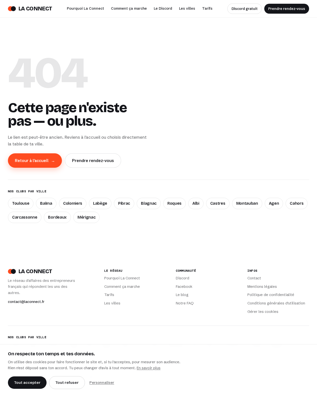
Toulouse (20, 203)
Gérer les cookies (262, 311)
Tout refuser (67, 382)
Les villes (187, 8)
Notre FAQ (185, 303)
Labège (100, 203)
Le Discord (163, 8)
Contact (254, 278)
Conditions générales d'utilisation (276, 303)
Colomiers (72, 203)
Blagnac (149, 203)
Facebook (184, 286)
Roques (174, 203)
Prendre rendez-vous (286, 8)
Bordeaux (57, 217)
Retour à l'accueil (35, 160)
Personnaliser (101, 382)
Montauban (247, 203)
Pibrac (124, 203)
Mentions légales (262, 286)
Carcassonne (24, 217)
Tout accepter (27, 382)
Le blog (182, 295)
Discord (182, 278)
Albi (195, 203)
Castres (217, 203)
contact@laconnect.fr (26, 301)
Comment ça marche (129, 8)
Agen (274, 203)
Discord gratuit (245, 8)
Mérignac (86, 217)
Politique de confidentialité (270, 295)
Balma (46, 203)
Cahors (296, 203)
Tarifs (207, 8)
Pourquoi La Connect (85, 8)
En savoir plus (148, 368)
